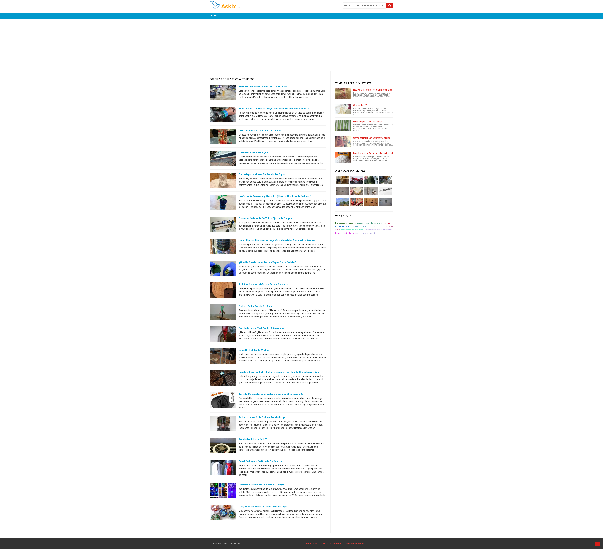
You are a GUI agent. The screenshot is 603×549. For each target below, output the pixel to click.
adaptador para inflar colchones (370, 223)
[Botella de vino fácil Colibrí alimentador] (223, 335)
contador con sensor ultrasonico (379, 230)
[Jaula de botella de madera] (223, 357)
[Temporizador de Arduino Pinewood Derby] (342, 180)
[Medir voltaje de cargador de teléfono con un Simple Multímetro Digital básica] (357, 202)
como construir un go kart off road (366, 226)
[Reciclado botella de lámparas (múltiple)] (223, 491)
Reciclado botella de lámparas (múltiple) (262, 484)
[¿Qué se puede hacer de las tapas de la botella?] (223, 269)
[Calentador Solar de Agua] (223, 159)
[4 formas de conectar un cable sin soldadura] (371, 202)
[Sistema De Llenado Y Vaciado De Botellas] (223, 93)
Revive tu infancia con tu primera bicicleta (373, 89)
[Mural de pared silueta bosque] (343, 125)
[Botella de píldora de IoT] (223, 446)
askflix (387, 223)
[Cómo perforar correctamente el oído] (343, 141)
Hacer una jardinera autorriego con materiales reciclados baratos (277, 240)
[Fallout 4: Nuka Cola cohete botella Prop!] (223, 424)
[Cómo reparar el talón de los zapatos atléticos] (371, 180)
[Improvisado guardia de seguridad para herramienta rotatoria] (223, 115)
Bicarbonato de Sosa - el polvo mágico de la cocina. (378, 153)
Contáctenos (311, 543)
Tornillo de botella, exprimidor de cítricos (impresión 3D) (271, 394)
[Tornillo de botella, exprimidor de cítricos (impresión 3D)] (223, 401)
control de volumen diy (365, 233)
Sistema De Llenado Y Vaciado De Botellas (263, 86)
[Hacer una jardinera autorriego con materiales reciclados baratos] (223, 247)
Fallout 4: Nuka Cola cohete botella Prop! (262, 417)
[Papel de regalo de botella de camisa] (223, 468)
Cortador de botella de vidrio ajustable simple (265, 218)
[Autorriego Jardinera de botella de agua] (223, 181)
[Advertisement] (301, 42)
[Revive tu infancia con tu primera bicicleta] (343, 93)
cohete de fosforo (342, 226)
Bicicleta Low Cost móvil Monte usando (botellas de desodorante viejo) (280, 372)
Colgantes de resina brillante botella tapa (263, 506)
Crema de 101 (360, 105)
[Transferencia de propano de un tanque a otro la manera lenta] (386, 180)
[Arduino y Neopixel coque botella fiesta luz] (223, 291)
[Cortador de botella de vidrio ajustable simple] (223, 225)
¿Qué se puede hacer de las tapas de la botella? (267, 262)
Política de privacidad (331, 543)
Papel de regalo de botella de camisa (260, 461)
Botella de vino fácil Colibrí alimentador (262, 328)
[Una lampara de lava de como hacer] (223, 137)
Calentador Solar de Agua (253, 152)
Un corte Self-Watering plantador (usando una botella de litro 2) (275, 196)
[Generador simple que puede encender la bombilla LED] (386, 202)
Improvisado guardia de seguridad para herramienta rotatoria (274, 108)
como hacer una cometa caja (352, 230)
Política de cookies (355, 543)
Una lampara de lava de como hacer (260, 130)
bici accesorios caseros (345, 223)
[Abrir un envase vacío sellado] (357, 191)
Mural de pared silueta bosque (368, 121)
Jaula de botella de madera (254, 350)
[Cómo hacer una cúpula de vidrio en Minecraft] (342, 202)
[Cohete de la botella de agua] (223, 313)
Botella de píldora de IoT (253, 439)
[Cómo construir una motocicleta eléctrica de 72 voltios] (357, 180)
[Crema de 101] (343, 109)
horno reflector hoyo (344, 233)
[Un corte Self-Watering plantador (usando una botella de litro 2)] (223, 203)
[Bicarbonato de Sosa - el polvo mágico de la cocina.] (343, 157)
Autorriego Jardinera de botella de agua (262, 174)
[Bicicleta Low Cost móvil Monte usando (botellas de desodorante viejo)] (223, 379)
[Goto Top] (597, 544)
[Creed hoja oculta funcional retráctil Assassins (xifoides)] (386, 191)
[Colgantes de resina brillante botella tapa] (223, 513)
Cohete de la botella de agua (255, 306)
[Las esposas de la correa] (342, 191)
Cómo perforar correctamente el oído (371, 138)
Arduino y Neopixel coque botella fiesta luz (264, 284)
